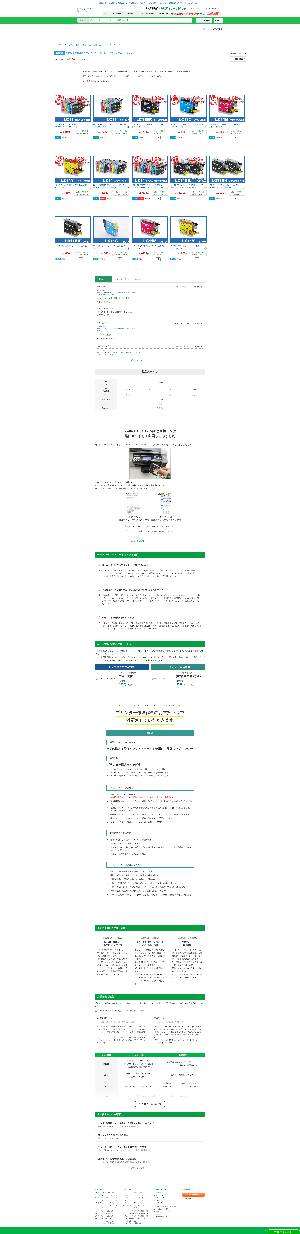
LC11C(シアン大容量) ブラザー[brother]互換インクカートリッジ (186, 125)
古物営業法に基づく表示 (161, 1209)
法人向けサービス (159, 1198)
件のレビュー (83, 59)
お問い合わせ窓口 (194, 1194)
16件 (140, 279)
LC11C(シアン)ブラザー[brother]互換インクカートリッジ (109, 247)
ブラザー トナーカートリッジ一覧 (133, 1200)
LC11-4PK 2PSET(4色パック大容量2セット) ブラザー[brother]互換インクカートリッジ (148, 186)
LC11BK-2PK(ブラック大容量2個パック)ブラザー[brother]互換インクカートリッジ (186, 186)
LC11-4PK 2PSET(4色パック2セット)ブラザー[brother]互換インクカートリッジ (109, 186)
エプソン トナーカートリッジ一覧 (133, 1195)
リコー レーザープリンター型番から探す (135, 1218)
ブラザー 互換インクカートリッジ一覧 (106, 1200)
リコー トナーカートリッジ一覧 (132, 1203)
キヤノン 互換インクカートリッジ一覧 (106, 1198)
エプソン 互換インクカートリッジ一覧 (106, 1195)
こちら (147, 531)
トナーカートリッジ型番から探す (133, 1192)
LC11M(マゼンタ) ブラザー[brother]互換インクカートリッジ (148, 247)
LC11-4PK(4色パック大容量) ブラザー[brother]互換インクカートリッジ (69, 125)
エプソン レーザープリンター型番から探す (135, 1211)
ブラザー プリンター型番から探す (105, 1216)
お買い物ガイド (158, 1195)
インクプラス (158, 1203)
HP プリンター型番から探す (103, 1218)
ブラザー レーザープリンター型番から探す (135, 1216)
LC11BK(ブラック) (139, 445)
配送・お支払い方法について (162, 1211)
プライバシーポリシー (160, 1216)
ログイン (218, 20)
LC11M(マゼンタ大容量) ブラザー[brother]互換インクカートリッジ (225, 125)
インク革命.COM (60, 45)
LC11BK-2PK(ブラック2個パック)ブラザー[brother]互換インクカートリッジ (224, 186)
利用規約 (156, 1214)
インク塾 (156, 1200)
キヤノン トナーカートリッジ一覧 (133, 1198)
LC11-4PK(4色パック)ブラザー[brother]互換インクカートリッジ (109, 125)
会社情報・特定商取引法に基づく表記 (165, 1206)
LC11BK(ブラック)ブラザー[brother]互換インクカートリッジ (71, 247)
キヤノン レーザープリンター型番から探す (135, 1213)
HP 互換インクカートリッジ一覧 (104, 1203)
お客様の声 (157, 1192)
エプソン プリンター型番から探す (105, 1211)
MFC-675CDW (111, 45)
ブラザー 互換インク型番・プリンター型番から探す (86, 45)
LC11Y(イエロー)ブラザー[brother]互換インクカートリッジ (186, 247)
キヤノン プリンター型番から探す (105, 1213)
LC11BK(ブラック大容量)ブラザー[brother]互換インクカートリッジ (148, 125)
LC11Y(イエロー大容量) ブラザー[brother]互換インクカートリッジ (71, 186)
